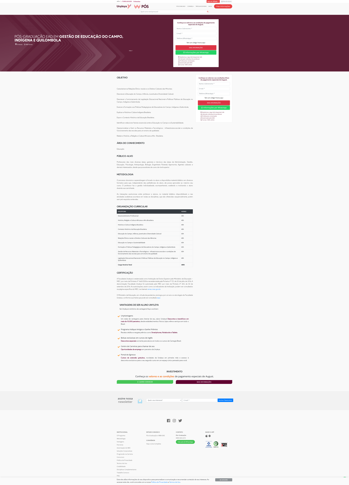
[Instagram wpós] (174, 421)
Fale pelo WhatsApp (185, 442)
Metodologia (121, 439)
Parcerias (120, 445)
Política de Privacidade (124, 460)
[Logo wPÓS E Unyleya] (133, 6)
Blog (210, 6)
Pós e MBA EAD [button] (180, 6)
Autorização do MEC (124, 448)
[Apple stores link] (206, 436)
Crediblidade (121, 466)
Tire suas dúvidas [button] (201, 6)
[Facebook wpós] (169, 421)
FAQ (118, 476)
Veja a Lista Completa (153, 444)
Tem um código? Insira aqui (196, 43)
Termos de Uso (122, 463)
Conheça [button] (190, 6)
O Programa (121, 436)
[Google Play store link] (209, 436)
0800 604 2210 (181, 438)
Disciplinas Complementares (126, 470)
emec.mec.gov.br (154, 289)
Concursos (120, 457)
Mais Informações (223, 6)
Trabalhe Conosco (123, 473)
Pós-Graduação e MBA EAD (155, 436)
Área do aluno (226, 1)
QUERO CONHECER (146, 382)
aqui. (159, 298)
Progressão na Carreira (125, 454)
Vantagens (120, 442)
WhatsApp (137, 1)
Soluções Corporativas (124, 451)
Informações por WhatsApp (197, 52)
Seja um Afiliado (212, 1)
